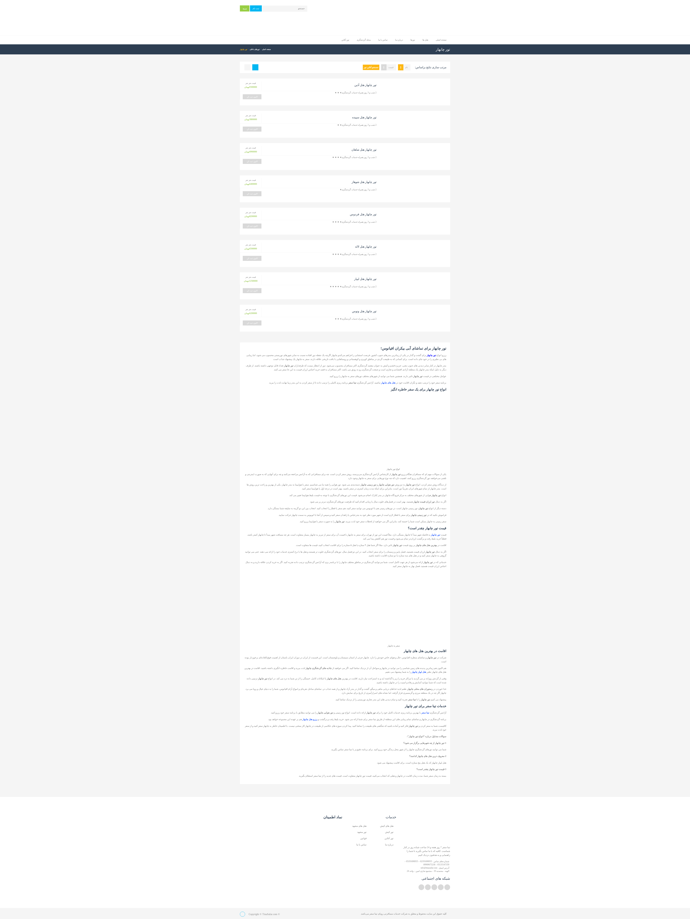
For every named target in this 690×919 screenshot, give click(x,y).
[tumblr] (421, 887)
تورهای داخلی (255, 49)
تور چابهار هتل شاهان (363, 149)
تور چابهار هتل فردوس (363, 214)
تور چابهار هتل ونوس (364, 311)
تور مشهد (362, 832)
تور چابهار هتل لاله (365, 246)
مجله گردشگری (364, 40)
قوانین (363, 838)
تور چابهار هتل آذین (365, 85)
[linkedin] (441, 887)
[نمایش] (255, 67)
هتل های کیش (387, 826)
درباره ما (399, 40)
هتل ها (425, 40)
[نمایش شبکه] (247, 67)
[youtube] (434, 887)
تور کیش (389, 832)
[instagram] (428, 887)
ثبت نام (256, 8)
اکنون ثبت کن (252, 97)
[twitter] (447, 887)
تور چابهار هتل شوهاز (364, 181)
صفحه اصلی (441, 40)
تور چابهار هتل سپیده (364, 117)
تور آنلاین (345, 40)
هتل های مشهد (359, 826)
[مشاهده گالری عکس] (415, 91)
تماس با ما (383, 40)
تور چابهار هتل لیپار (365, 278)
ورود (245, 8)
